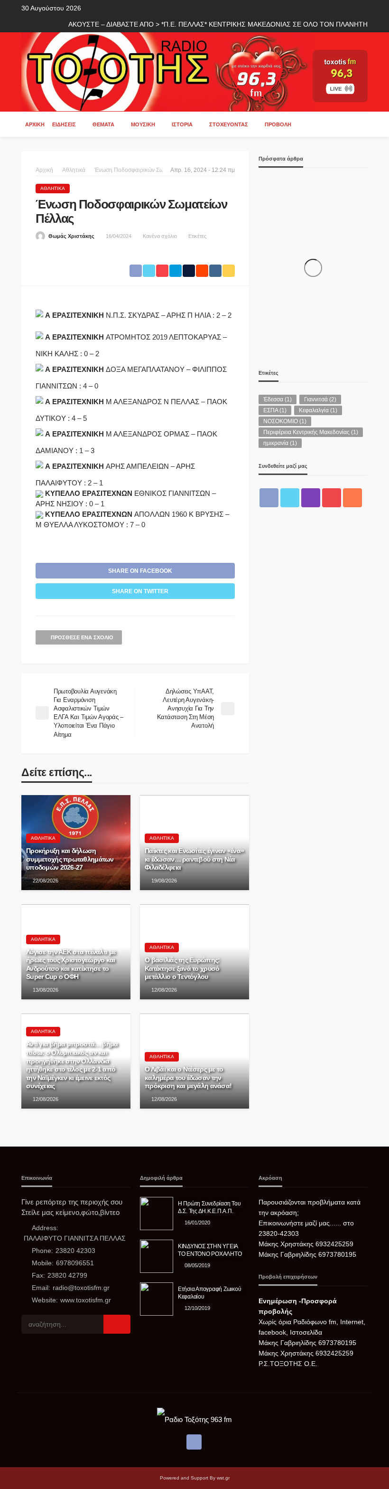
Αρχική (35, 124)
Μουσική (143, 124)
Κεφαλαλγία (318, 410)
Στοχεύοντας (228, 124)
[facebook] (269, 497)
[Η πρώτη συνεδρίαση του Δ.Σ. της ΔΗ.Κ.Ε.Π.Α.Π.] (156, 1213)
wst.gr (223, 1477)
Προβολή (278, 124)
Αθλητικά (52, 188)
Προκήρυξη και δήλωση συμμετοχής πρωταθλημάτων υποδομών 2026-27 (70, 859)
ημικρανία (280, 443)
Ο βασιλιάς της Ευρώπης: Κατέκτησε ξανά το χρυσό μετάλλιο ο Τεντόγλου (182, 968)
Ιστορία (182, 124)
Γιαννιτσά (320, 399)
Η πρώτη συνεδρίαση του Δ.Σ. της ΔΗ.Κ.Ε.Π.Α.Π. (209, 1207)
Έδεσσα (277, 399)
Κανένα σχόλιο (160, 236)
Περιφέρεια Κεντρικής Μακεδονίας (310, 432)
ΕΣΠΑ (275, 410)
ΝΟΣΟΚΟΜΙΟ (284, 421)
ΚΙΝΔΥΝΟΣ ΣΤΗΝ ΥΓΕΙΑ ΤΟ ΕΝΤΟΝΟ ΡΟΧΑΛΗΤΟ (209, 1250)
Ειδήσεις (64, 124)
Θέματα (103, 124)
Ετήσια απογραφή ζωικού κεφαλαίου (209, 1292)
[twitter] (289, 497)
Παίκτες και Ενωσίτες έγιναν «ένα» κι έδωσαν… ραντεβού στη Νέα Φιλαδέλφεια (194, 859)
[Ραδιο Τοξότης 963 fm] (167, 71)
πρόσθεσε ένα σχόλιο (82, 637)
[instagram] (310, 497)
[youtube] (331, 497)
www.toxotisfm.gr (85, 1300)
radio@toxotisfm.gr (81, 1287)
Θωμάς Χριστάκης (71, 236)
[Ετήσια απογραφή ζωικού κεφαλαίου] (156, 1299)
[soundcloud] (352, 497)
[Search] (360, 124)
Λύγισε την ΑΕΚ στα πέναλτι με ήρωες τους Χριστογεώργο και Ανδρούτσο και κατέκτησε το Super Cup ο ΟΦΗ (71, 964)
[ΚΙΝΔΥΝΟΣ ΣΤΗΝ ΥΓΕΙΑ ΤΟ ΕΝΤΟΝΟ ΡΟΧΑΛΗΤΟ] (156, 1256)
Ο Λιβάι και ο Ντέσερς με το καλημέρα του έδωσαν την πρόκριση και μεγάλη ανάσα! (188, 1078)
